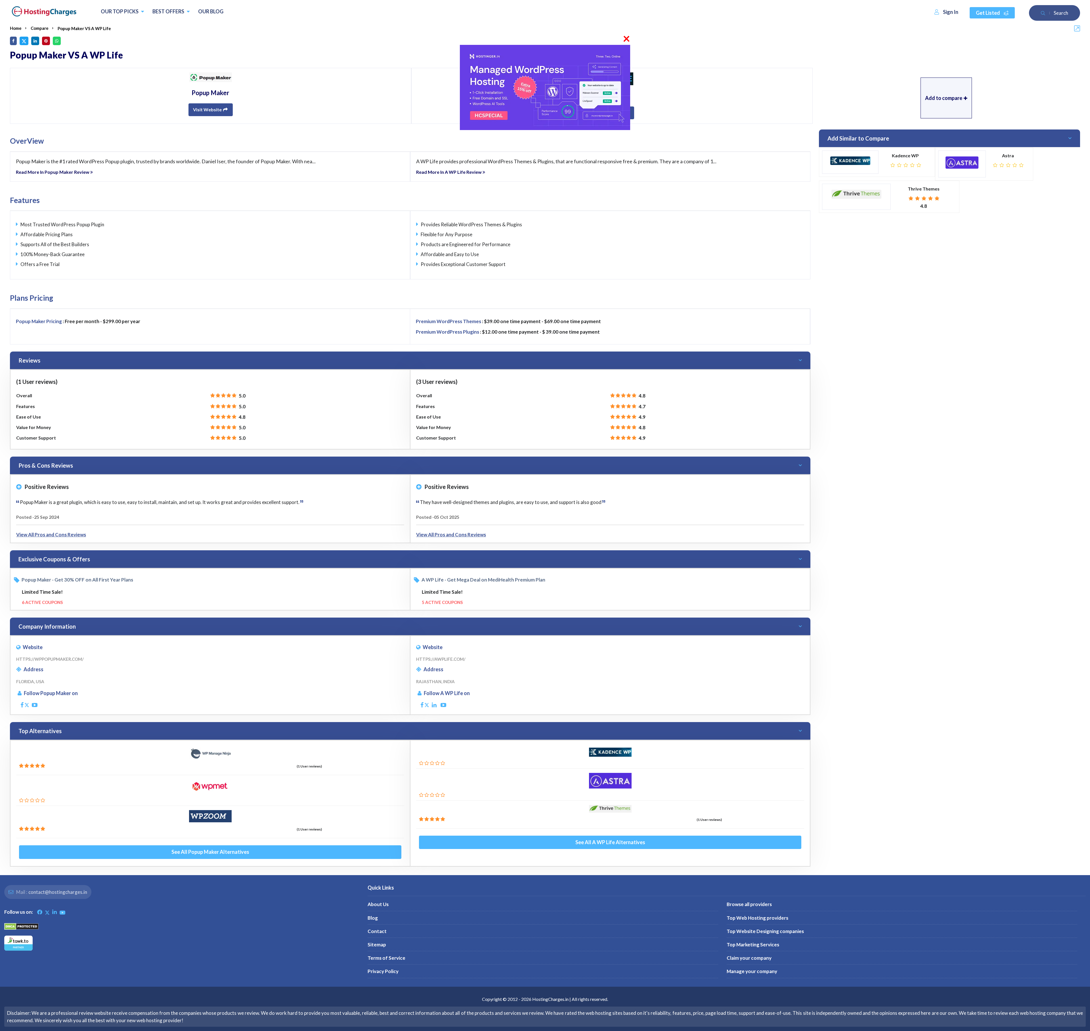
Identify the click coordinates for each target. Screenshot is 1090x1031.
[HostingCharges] (44, 11)
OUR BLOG (210, 11)
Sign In (950, 12)
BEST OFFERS (168, 11)
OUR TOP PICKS (120, 11)
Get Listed (988, 13)
